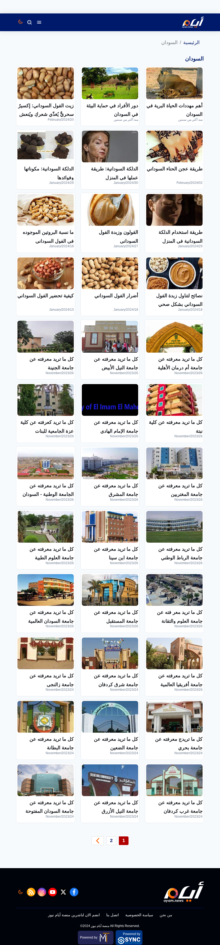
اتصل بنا (112, 915)
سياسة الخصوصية (139, 915)
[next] (97, 840)
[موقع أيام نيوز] (187, 22)
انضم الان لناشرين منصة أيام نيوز (74, 915)
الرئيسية (191, 42)
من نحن (166, 915)
